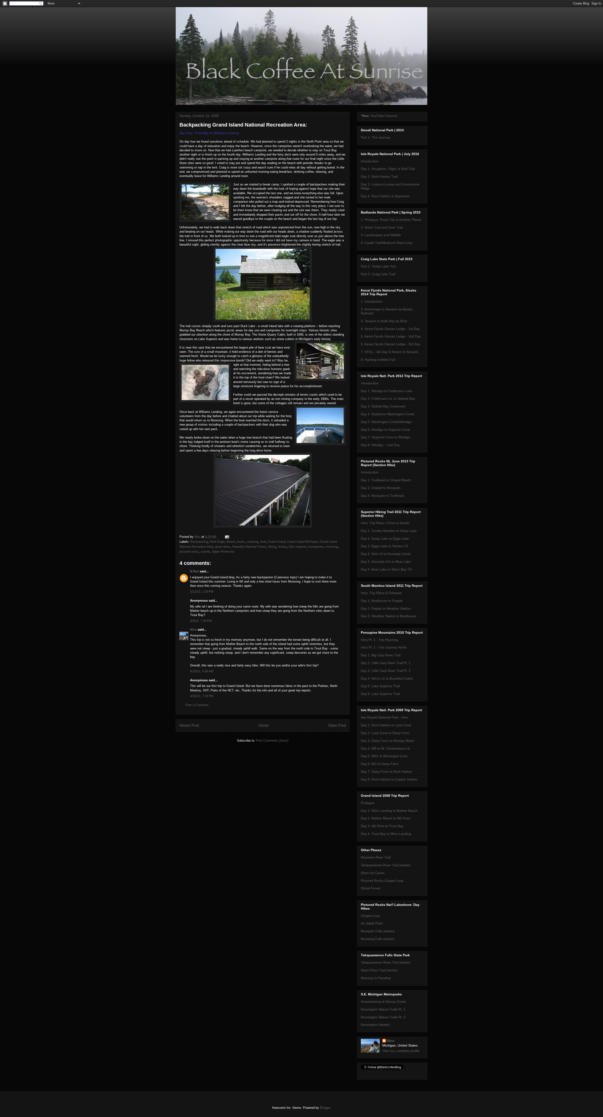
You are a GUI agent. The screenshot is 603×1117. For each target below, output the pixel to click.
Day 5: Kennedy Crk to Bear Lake (386, 561)
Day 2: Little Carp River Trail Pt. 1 (386, 663)
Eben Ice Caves (372, 873)
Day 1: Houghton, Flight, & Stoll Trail (388, 169)
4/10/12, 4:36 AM (201, 671)
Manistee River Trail (376, 857)
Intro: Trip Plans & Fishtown (381, 593)
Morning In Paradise (376, 978)
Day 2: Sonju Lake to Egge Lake (385, 538)
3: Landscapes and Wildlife (381, 235)
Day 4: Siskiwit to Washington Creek (387, 414)
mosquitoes (316, 546)
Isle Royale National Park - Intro (384, 717)
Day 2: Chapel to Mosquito (380, 488)
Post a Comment (196, 705)
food (263, 541)
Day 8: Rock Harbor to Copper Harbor (389, 779)
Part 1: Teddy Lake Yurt (378, 266)
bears (241, 541)
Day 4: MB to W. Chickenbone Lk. (386, 748)
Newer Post (189, 725)
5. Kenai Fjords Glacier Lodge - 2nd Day (391, 336)
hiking (272, 546)
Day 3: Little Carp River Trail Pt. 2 (386, 671)
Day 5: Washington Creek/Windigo (386, 422)
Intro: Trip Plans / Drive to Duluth (385, 523)
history (282, 546)
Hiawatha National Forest (249, 546)
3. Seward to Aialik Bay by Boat (384, 321)
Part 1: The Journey (376, 137)
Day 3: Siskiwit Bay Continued (383, 406)
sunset (205, 551)
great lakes (222, 546)
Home (264, 725)
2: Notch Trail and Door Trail (382, 227)
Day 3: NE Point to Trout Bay (382, 826)
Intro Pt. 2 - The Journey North (384, 647)
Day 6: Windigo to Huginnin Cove (385, 429)
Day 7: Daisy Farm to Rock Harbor (386, 771)
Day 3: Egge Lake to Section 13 (384, 546)
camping (252, 541)
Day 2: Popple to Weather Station (386, 608)
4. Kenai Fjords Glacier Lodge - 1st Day (390, 329)
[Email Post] (226, 536)
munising (332, 546)
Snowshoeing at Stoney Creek (383, 1001)
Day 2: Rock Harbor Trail (379, 176)
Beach (231, 541)
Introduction (370, 161)
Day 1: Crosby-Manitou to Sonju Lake (389, 531)
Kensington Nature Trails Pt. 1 (383, 1009)
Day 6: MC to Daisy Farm (380, 764)
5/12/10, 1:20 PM (201, 591)
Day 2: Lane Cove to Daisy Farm (385, 733)
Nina (193, 629)
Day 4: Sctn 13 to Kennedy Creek (386, 554)
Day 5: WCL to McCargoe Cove (384, 756)
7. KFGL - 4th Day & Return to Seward (389, 352)
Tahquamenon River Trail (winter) (386, 865)
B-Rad (194, 571)
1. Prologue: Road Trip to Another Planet (391, 220)
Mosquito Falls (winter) (378, 931)
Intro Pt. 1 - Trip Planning (379, 640)
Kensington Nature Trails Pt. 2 (383, 1017)
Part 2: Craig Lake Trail (378, 274)
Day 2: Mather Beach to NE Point (385, 818)
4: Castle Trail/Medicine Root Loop (386, 243)
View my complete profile (401, 1051)
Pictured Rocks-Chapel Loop (382, 881)
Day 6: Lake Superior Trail (380, 694)
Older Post (337, 725)
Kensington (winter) (375, 1025)
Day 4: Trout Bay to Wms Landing (386, 834)
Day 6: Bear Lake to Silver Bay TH (386, 569)
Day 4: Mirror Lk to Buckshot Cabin (387, 678)
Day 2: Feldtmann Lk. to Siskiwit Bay (388, 398)
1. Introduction (371, 301)
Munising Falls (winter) (378, 939)
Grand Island (276, 541)
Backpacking (199, 541)
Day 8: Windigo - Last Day (380, 445)
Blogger (325, 1107)
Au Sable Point (372, 923)
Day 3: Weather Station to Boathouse (388, 616)
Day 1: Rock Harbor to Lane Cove (386, 725)
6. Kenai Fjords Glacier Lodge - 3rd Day (390, 344)
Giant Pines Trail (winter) (379, 970)
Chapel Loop (370, 916)
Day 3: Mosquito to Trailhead (382, 495)
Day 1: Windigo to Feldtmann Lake (386, 391)
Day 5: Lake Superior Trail (380, 686)
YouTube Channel (384, 116)
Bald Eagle (217, 541)
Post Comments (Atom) (272, 740)
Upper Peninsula (223, 551)
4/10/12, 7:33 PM (201, 696)
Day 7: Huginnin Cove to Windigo (385, 437)
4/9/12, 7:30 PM (201, 621)
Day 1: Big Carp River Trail (380, 655)
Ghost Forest (370, 888)
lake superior (297, 546)
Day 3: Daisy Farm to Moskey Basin (387, 741)
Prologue (367, 803)
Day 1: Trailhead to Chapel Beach (386, 480)
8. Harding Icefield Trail (378, 359)
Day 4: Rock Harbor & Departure (385, 196)
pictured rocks (189, 551)
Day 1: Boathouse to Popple (382, 601)
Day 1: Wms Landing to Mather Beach (389, 811)
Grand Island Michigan (302, 541)
